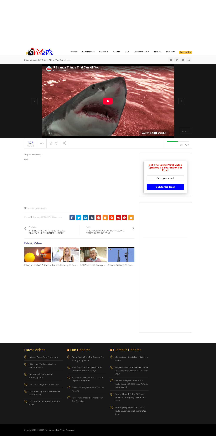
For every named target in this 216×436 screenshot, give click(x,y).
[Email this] (131, 217)
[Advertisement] (108, 23)
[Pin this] (124, 217)
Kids (126, 51)
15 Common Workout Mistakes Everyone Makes (42, 366)
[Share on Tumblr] (91, 217)
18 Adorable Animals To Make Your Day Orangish (87, 399)
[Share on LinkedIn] (85, 217)
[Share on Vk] (118, 217)
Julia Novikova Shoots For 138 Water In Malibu (132, 359)
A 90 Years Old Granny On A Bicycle (98, 264)
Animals (103, 51)
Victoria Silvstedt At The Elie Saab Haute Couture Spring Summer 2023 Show (130, 397)
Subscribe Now (165, 187)
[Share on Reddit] (111, 217)
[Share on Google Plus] (98, 217)
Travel (158, 51)
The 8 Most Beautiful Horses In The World (44, 403)
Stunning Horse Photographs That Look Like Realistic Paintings (87, 369)
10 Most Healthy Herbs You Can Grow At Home (88, 389)
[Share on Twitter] (78, 217)
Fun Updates (80, 349)
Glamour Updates (127, 349)
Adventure (88, 51)
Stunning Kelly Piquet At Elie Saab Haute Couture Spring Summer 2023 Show (130, 410)
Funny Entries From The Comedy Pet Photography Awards (88, 359)
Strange (44, 208)
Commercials (141, 51)
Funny (116, 51)
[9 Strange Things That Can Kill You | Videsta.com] (39, 51)
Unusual (27, 217)
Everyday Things (33, 208)
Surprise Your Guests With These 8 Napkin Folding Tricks (87, 379)
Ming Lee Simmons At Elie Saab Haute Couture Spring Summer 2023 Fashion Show (131, 370)
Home (73, 51)
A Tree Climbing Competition (122, 264)
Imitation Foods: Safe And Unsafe (43, 357)
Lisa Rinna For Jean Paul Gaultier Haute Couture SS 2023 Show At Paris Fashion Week (131, 383)
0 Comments (57, 217)
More (169, 51)
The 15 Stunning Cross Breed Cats (44, 384)
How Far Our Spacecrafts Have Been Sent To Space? (45, 393)
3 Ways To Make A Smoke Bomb (40, 264)
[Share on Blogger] (105, 217)
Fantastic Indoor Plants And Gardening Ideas (41, 376)
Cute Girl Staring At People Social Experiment (75, 264)
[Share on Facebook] (72, 217)
